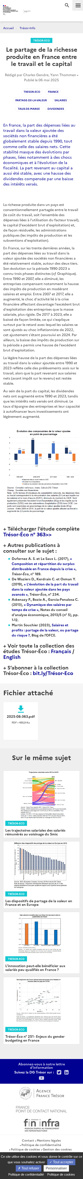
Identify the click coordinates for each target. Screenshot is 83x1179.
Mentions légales (49, 1140)
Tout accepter (62, 1162)
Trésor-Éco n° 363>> (27, 534)
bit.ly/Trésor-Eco (53, 672)
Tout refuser (30, 1168)
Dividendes (55, 108)
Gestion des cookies (57, 1149)
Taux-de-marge (29, 108)
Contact (28, 1140)
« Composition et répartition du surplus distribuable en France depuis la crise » (44, 563)
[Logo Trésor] (37, 12)
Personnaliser (56, 1168)
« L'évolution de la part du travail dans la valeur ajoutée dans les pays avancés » (45, 589)
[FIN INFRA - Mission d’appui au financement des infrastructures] (41, 1124)
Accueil (8, 28)
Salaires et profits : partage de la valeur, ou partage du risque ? (45, 629)
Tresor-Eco (32, 91)
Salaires (60, 100)
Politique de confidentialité (41, 1145)
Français (61, 650)
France (53, 91)
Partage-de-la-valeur (31, 100)
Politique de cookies (25, 1149)
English (12, 656)
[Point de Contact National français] (41, 1108)
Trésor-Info (27, 28)
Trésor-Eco (41, 40)
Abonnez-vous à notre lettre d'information (41, 1065)
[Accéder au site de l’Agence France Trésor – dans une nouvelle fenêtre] (41, 1092)
